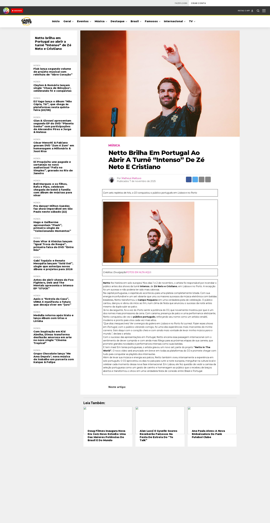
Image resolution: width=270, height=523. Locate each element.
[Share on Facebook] (189, 179)
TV (191, 21)
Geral (67, 21)
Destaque (118, 21)
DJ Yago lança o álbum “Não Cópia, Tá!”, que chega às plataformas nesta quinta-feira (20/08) (52, 106)
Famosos (151, 21)
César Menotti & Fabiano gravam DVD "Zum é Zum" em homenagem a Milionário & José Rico (53, 147)
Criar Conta (198, 3)
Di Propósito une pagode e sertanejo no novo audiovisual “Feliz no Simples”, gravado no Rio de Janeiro (53, 168)
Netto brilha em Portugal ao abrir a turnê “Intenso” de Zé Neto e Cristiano (53, 43)
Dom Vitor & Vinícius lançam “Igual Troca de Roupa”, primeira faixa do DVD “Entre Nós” (53, 246)
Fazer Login (181, 3)
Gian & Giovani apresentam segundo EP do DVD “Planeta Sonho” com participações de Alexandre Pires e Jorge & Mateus (53, 126)
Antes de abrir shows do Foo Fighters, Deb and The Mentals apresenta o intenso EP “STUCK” (53, 284)
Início (56, 21)
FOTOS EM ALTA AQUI (138, 272)
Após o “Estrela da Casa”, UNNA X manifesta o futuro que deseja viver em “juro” (52, 302)
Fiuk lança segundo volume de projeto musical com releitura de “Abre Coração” (52, 71)
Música (100, 21)
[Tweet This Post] (195, 179)
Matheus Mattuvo (131, 178)
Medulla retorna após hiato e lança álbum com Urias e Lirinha (53, 318)
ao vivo (18, 10)
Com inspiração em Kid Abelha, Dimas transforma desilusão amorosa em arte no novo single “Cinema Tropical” (52, 337)
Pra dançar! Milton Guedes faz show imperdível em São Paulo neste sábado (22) (53, 209)
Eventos (83, 21)
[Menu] (264, 10)
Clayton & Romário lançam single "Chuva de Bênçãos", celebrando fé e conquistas (52, 88)
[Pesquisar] (258, 10)
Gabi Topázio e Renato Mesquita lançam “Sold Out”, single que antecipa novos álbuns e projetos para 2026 (53, 265)
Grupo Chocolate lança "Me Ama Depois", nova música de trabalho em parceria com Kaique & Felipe (53, 358)
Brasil (135, 21)
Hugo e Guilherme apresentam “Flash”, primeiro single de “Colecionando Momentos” (52, 226)
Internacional (173, 21)
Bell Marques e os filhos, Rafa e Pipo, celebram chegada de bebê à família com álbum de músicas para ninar (52, 190)
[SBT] (6, 10)
